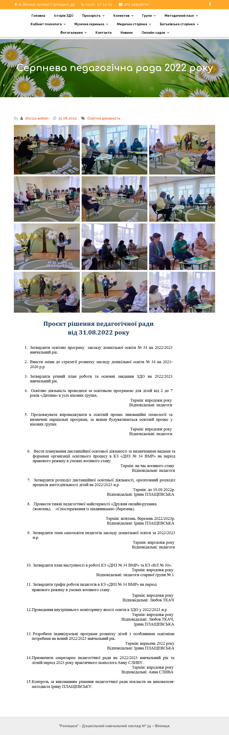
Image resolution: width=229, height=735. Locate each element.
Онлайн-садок (153, 32)
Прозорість (91, 15)
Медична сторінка (132, 24)
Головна (38, 15)
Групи (147, 15)
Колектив (121, 15)
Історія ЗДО (63, 15)
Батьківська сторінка (177, 24)
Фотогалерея (71, 32)
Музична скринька (89, 24)
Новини (127, 32)
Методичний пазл (179, 15)
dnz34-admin (37, 118)
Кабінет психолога (46, 24)
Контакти (103, 32)
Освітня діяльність (103, 118)
